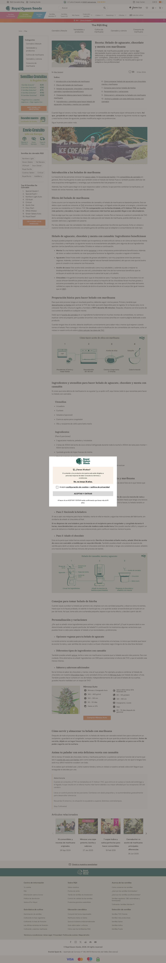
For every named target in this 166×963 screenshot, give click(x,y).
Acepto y (85, 487)
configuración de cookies (77, 487)
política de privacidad (100, 487)
